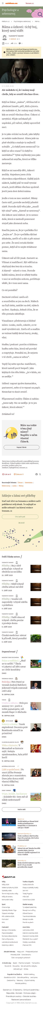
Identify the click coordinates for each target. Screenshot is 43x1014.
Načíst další (21, 809)
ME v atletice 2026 (8, 916)
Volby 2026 (5, 884)
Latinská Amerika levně (10, 942)
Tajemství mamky (16, 36)
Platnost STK (27, 945)
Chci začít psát (20, 517)
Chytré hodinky (29, 980)
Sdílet (15, 43)
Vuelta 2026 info (28, 884)
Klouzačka (16, 966)
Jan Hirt (25, 890)
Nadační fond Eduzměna (10, 657)
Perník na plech (28, 922)
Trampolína (36, 963)
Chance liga (6, 907)
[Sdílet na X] (40, 474)
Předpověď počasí (32, 951)
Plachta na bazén (24, 963)
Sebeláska (28, 482)
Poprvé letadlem (7, 933)
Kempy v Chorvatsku (9, 930)
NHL (3, 922)
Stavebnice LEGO (10, 977)
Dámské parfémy (23, 977)
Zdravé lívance (27, 913)
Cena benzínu (26, 955)
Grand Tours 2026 (29, 899)
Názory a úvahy (9, 724)
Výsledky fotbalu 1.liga (9, 910)
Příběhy (6, 566)
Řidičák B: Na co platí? (30, 939)
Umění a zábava (10, 703)
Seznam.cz (30, 3)
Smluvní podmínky (31, 990)
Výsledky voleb (7, 890)
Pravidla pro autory (13, 996)
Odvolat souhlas (29, 996)
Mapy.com (20, 951)
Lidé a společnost (10, 769)
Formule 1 (5, 919)
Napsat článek (21, 447)
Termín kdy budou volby (10, 893)
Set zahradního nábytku (29, 966)
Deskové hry (11, 980)
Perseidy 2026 (15, 955)
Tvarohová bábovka (29, 916)
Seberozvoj (6, 486)
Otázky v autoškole (29, 942)
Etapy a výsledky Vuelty (30, 887)
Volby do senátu (7, 896)
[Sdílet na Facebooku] (36, 474)
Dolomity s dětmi (8, 945)
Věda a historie (9, 745)
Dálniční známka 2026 (30, 933)
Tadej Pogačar (27, 893)
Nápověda (10, 993)
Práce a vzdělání (10, 661)
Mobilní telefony (29, 974)
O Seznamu (17, 990)
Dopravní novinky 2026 (30, 936)
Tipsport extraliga (8, 913)
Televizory (20, 980)
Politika (6, 682)
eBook (7, 43)
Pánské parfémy (20, 983)
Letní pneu (34, 977)
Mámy (21, 486)
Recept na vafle (28, 919)
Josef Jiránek (6, 790)
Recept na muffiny (29, 910)
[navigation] (3, 3)
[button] (21, 71)
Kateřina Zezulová (8, 766)
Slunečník (8, 966)
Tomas (4, 699)
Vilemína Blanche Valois (10, 742)
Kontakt (19, 993)
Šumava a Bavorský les (9, 936)
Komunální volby (7, 899)
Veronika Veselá (7, 678)
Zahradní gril (18, 969)
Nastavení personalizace (21, 1000)
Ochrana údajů (29, 993)
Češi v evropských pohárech (20, 958)
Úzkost (20, 482)
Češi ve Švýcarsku (8, 939)
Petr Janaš (9, 721)
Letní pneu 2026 (28, 930)
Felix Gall (26, 896)
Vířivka (26, 969)
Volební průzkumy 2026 (10, 887)
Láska (14, 486)
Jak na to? (21, 522)
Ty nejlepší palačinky (29, 907)
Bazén (15, 963)
